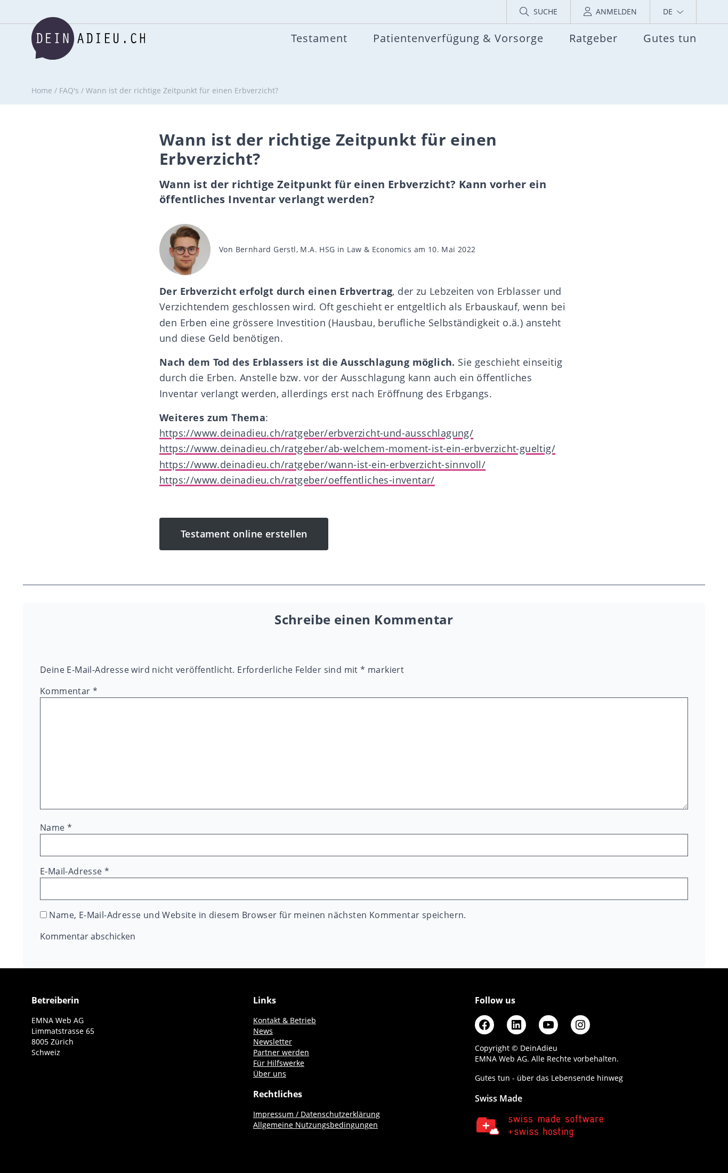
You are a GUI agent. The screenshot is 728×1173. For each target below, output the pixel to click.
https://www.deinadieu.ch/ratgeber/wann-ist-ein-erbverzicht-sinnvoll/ (322, 464)
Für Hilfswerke (278, 1063)
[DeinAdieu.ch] (88, 38)
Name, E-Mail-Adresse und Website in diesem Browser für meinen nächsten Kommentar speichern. (257, 915)
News (263, 1031)
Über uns (269, 1073)
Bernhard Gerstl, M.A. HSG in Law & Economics (324, 249)
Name (56, 827)
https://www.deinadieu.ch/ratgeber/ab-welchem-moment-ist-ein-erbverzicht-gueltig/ (357, 448)
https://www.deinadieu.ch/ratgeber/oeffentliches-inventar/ (297, 479)
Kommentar (69, 691)
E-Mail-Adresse (74, 871)
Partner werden (281, 1052)
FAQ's (69, 90)
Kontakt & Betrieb (284, 1020)
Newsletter (272, 1042)
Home (41, 90)
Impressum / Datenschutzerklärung (316, 1114)
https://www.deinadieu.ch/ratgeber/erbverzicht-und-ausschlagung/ (316, 433)
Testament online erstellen (244, 533)
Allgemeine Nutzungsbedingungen (315, 1125)
